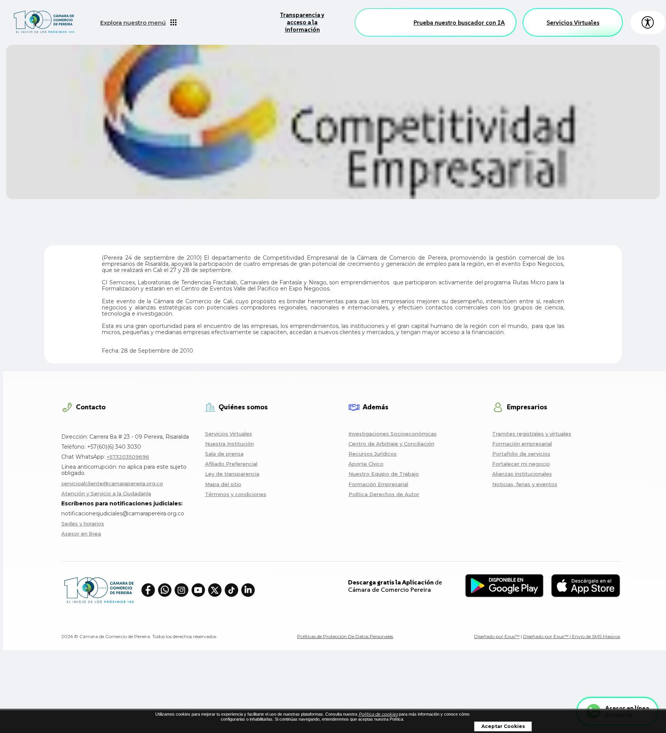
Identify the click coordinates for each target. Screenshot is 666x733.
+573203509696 (128, 457)
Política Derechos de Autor (383, 494)
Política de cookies (378, 714)
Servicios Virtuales (573, 22)
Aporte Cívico (365, 464)
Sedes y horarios (82, 523)
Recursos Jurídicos (372, 454)
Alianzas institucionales (522, 474)
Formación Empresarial (378, 484)
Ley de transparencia (232, 474)
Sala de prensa (224, 454)
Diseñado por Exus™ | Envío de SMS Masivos (571, 636)
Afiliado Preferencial (231, 464)
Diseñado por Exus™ (497, 636)
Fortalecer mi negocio (521, 464)
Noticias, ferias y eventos (524, 484)
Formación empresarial (522, 444)
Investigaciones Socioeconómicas (392, 434)
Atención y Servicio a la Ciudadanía (106, 493)
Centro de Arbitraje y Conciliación (391, 444)
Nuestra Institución (229, 444)
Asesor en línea (81, 533)
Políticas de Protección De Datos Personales (345, 636)
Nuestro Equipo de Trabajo (383, 474)
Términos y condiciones (235, 494)
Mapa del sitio (223, 484)
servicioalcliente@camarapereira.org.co (112, 483)
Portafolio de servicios (521, 454)
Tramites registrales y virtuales (531, 434)
